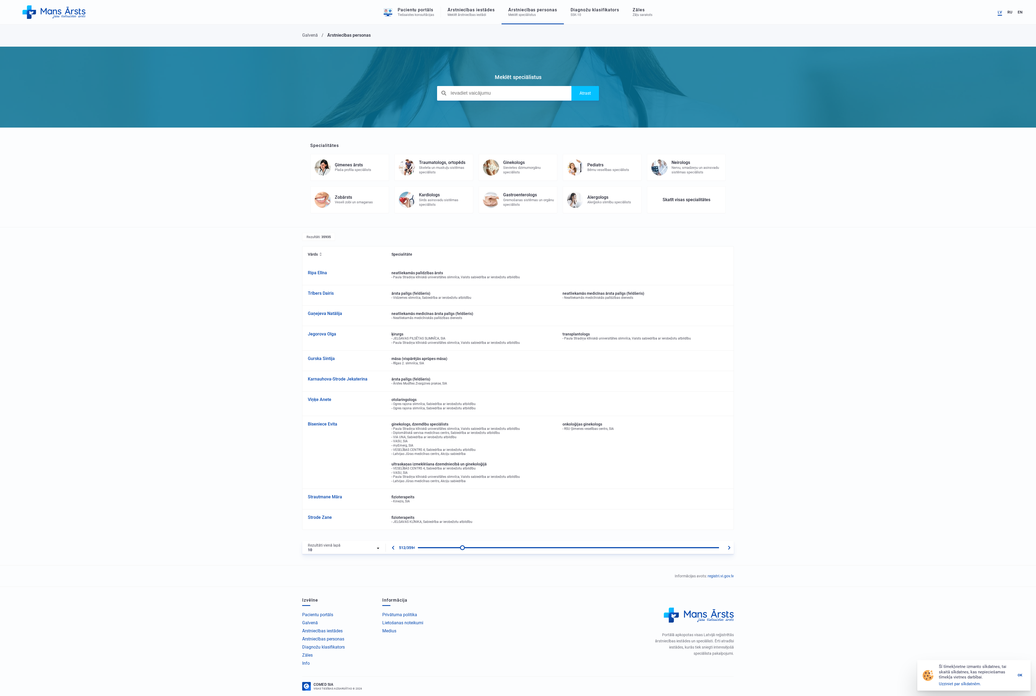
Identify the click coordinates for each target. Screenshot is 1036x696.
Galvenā (310, 622)
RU (1009, 12)
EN (1020, 12)
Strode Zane (320, 517)
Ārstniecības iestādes (322, 630)
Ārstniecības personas (323, 639)
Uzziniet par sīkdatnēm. (960, 683)
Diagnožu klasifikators (323, 647)
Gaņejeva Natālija (325, 313)
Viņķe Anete (319, 399)
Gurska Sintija (321, 358)
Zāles (307, 655)
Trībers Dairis (321, 293)
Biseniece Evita (322, 424)
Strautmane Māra (325, 496)
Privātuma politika (399, 614)
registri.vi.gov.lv (721, 576)
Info (306, 663)
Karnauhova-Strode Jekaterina (337, 379)
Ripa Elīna (317, 272)
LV (1000, 12)
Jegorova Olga (322, 334)
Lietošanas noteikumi (402, 622)
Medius (389, 630)
